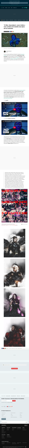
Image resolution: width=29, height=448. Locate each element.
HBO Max (21, 415)
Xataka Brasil (3, 443)
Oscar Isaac (13, 348)
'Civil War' (17, 57)
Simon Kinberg (20, 348)
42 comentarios (7, 31)
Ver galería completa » (25, 224)
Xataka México (3, 442)
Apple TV (3, 415)
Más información (19, 447)
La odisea (12, 415)
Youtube (26, 7)
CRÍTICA (3, 7)
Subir (25, 425)
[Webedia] (3, 425)
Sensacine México (14, 442)
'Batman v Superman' (14, 58)
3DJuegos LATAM (8, 442)
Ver (14, 368)
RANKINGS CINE (15, 7)
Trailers (10, 348)
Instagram (22, 7)
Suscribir (14, 400)
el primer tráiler (21, 90)
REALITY (9, 7)
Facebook (23, 7)
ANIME (11, 7)
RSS (10, 406)
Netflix (11, 414)
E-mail (13, 31)
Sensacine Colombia (14, 443)
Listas (20, 414)
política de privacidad (10, 402)
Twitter (27, 7)
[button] (9, 51)
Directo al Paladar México (19, 443)
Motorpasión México (25, 442)
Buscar (26, 422)
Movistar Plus (3, 414)
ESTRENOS (6, 7)
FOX (16, 348)
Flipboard (12, 31)
